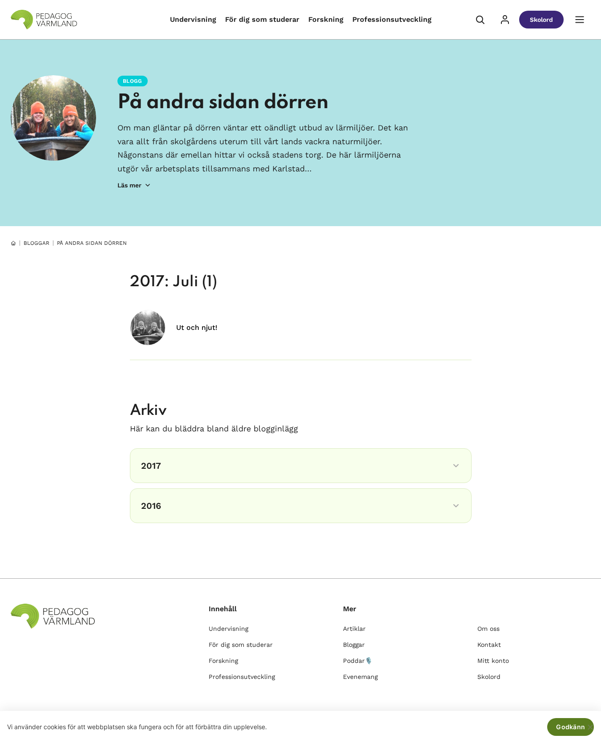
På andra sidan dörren (222, 103)
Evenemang (360, 676)
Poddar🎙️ (357, 660)
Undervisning (193, 19)
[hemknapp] (13, 243)
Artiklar (354, 628)
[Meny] (579, 19)
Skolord (541, 19)
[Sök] (480, 19)
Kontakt (489, 644)
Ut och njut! (197, 327)
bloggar (36, 243)
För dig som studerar (262, 19)
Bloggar (354, 644)
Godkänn (570, 727)
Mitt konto (493, 660)
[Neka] (589, 727)
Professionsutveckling (392, 19)
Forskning (325, 19)
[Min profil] (505, 19)
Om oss (488, 628)
